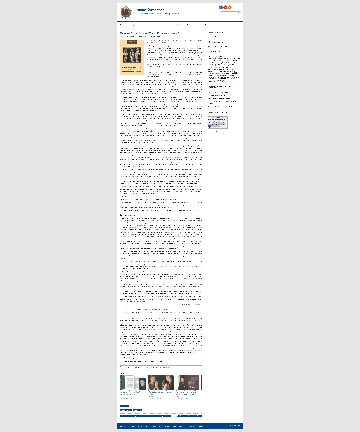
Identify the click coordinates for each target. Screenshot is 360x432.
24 (209, 126)
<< (210, 117)
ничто (216, 71)
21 (219, 124)
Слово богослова (150, 10)
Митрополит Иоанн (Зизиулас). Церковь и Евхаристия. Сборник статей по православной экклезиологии (188, 392)
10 (209, 123)
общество (222, 71)
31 (209, 127)
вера (220, 66)
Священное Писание (230, 62)
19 (214, 124)
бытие (217, 66)
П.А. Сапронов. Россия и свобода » (189, 416)
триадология (222, 78)
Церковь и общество (219, 64)
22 (221, 124)
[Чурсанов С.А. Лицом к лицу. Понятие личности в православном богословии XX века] (161, 382)
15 (221, 123)
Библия (217, 56)
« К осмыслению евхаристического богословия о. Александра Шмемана (145, 416)
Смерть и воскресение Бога (217, 95)
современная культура (232, 77)
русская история (225, 73)
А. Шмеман (211, 57)
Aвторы (179, 25)
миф (223, 69)
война (229, 66)
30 (223, 126)
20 (216, 124)
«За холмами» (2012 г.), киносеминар (220, 106)
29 (221, 126)
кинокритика (214, 68)
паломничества (230, 71)
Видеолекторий (166, 25)
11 (212, 123)
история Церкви (126, 410)
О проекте (123, 25)
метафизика (212, 69)
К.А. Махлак (131, 36)
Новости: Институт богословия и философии (221, 87)
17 (209, 124)
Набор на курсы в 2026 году (218, 93)
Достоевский (219, 58)
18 (212, 124)
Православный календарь (214, 25)
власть (224, 66)
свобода (210, 77)
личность (224, 68)
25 (212, 126)
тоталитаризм (212, 78)
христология (211, 81)
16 (223, 123)
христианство (230, 78)
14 (219, 123)
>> (223, 117)
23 (223, 124)
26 (214, 126)
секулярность (219, 77)
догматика (234, 66)
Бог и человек (226, 56)
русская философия (226, 75)
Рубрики (153, 25)
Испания (233, 58)
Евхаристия (226, 58)
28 (219, 126)
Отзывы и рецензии (155, 36)
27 (216, 126)
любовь (231, 68)
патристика (137, 410)
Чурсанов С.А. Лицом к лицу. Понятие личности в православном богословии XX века (160, 392)
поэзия (216, 73)
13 (216, 123)
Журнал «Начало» (138, 25)
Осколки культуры (194, 25)
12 (214, 123)
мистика (219, 69)
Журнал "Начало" (142, 36)
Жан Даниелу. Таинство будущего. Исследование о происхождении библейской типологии (131, 392)
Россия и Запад (233, 60)
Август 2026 (216, 117)
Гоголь (213, 58)
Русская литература (216, 62)
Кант (238, 58)
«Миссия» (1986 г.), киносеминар (219, 98)
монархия (227, 69)
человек (221, 80)
